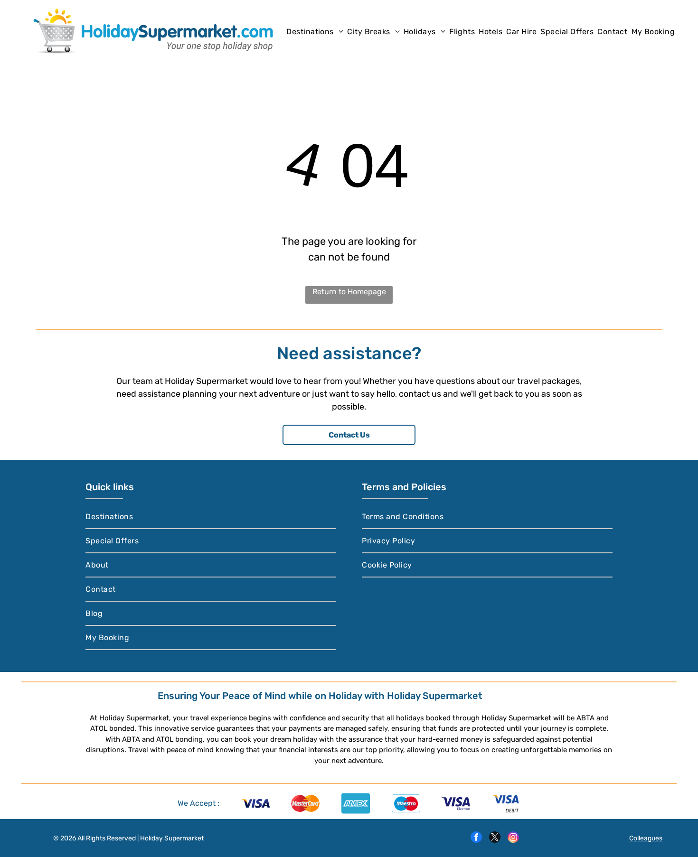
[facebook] (476, 838)
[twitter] (494, 838)
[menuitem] (314, 31)
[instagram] (513, 838)
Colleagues (645, 838)
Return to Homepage (349, 291)
